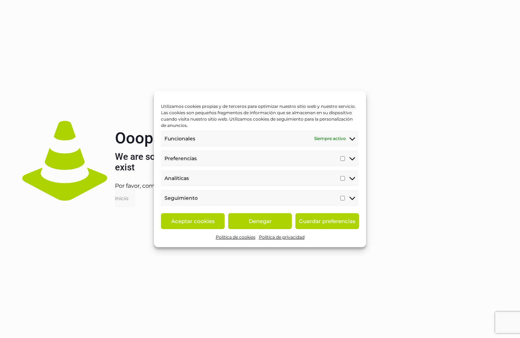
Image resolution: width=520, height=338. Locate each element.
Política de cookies (235, 237)
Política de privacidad (282, 237)
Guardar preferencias (327, 221)
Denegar (260, 221)
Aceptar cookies (193, 221)
